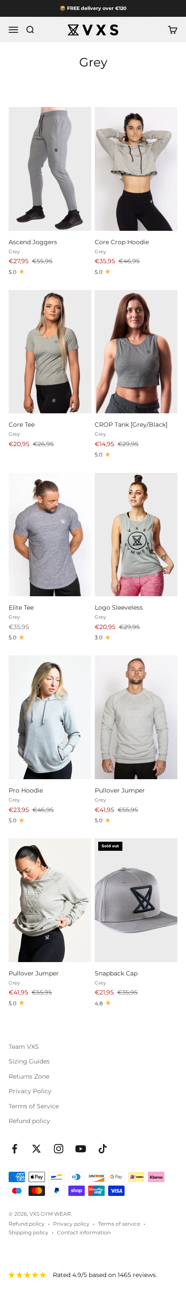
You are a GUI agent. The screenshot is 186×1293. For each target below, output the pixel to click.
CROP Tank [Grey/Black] (131, 424)
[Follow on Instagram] (58, 1149)
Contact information (84, 1232)
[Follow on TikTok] (103, 1149)
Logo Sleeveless (119, 607)
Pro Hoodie (26, 790)
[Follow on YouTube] (81, 1149)
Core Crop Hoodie (122, 242)
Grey (14, 252)
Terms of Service (34, 1106)
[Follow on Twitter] (36, 1149)
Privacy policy (71, 1224)
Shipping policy (28, 1232)
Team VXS (24, 1047)
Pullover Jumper (120, 790)
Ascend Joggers (33, 242)
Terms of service (119, 1224)
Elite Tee (21, 607)
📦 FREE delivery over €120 (93, 8)
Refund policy (29, 1121)
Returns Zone (29, 1076)
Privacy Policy (30, 1091)
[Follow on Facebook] (14, 1149)
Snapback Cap (116, 973)
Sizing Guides (29, 1061)
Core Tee (22, 424)
